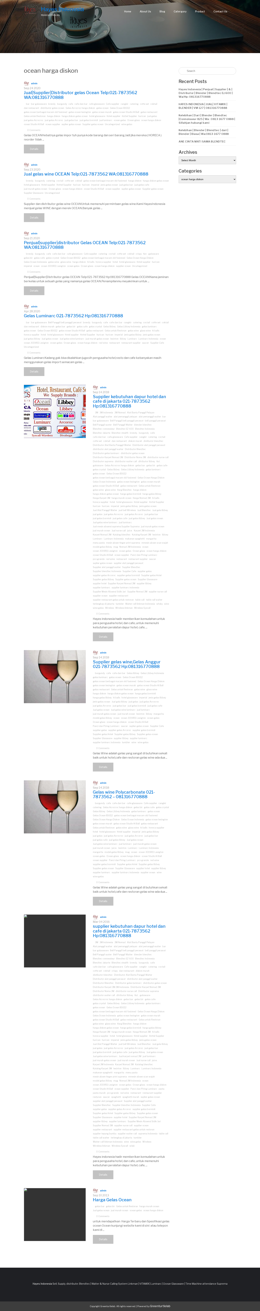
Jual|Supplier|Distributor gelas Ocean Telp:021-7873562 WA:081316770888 (80, 95)
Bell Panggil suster (102, 424)
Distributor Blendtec (135, 449)
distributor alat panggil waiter (108, 449)
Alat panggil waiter (102, 416)
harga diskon (53, 116)
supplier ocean (123, 266)
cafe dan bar (81, 104)
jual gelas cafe (141, 184)
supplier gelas (145, 571)
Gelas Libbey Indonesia (128, 326)
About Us (145, 11)
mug (115, 547)
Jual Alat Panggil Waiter (105, 510)
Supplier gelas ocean (92, 124)
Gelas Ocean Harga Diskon (140, 258)
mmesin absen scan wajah (154, 542)
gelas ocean (102, 108)
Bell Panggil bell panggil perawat (65, 322)
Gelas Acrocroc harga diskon (80, 108)
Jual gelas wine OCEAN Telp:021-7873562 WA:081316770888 (86, 174)
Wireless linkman (124, 608)
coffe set (144, 104)
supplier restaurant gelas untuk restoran (113, 599)
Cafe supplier (112, 104)
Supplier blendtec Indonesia (107, 571)
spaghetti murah (130, 1097)
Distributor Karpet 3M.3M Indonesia (111, 987)
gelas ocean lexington (80, 112)
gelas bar (60, 326)
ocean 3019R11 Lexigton (53, 266)
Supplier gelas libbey (103, 579)
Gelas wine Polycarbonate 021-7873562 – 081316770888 (124, 794)
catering (134, 104)
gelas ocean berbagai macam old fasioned (45, 112)
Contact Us (220, 11)
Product (200, 11)
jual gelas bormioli (89, 120)
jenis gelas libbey (132, 334)
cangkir (124, 104)
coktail (153, 104)
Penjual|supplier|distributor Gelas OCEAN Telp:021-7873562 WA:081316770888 (85, 245)
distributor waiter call (126, 461)
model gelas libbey (102, 547)
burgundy (62, 104)
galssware (153, 254)
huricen (86, 184)
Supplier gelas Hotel (151, 575)
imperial (95, 184)
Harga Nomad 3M (142, 498)
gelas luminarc (149, 326)
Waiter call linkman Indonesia (140, 604)
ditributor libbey (146, 461)
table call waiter (154, 599)
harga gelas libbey (152, 494)
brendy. (52, 104)
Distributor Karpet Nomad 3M (108, 457)
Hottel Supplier (129, 116)
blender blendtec (143, 424)
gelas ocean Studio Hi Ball (126, 112)
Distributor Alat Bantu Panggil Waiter (112, 445)
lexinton (114, 338)
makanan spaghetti (135, 538)
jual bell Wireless (127, 510)
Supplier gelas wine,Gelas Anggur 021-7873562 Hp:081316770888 (127, 664)
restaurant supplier (131, 343)
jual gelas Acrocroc (33, 120)
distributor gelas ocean (52, 108)
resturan (97, 1097)
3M (96, 412)
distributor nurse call (158, 457)
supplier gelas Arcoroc (104, 575)
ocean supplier (52, 124)
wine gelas (126, 124)
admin (34, 83)
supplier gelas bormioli (128, 575)
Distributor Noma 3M (135, 457)
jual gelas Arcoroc (54, 120)
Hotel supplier (113, 116)
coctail (59, 180)
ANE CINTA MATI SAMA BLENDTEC (202, 141)
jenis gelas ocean (109, 184)
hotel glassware (97, 116)
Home (127, 11)
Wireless (109, 608)
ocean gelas (120, 120)
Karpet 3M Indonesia (144, 530)
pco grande (99, 559)
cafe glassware (97, 104)
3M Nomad (120, 412)
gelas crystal (52, 258)
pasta (161, 1089)
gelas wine (53, 262)
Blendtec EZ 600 (125, 429)
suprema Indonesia (147, 1133)
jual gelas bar (71, 120)
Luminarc (132, 338)
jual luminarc (105, 120)
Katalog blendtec (122, 534)
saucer (145, 343)
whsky (159, 604)
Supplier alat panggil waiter (107, 567)
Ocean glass (133, 120)
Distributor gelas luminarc (106, 453)
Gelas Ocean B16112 (120, 108)
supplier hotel (99, 583)
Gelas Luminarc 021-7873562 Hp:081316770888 (73, 315)
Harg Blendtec (124, 490)
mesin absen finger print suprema (123, 542)
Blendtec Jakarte (101, 433)
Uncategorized (112, 124)
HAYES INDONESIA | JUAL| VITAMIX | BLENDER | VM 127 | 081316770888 (203, 106)
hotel (115, 262)
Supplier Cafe (157, 343)
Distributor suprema (103, 461)
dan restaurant (31, 108)
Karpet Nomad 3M (102, 534)
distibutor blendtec (153, 441)
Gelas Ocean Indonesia (35, 262)
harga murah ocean (121, 498)
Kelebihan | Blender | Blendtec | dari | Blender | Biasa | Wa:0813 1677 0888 (204, 132)
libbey (123, 338)
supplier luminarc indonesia (125, 587)
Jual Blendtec (144, 510)
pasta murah (99, 1093)
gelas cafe (39, 258)
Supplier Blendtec (131, 567)
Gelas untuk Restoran (35, 116)
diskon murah (47, 326)
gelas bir (28, 258)
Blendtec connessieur (104, 429)
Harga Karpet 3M (101, 498)
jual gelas (152, 116)
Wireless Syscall (142, 608)
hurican (142, 116)
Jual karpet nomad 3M (130, 1056)
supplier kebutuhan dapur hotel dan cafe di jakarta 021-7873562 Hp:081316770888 (129, 931)
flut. (145, 254)
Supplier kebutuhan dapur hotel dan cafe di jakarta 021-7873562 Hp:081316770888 (129, 401)
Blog (162, 11)
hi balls (90, 262)
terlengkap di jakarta (103, 604)
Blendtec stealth (120, 433)
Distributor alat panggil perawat (148, 445)
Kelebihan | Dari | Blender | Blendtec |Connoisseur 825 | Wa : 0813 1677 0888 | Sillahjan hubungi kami (207, 119)
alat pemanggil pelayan (125, 416)
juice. (129, 530)
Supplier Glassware (33, 193)
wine (166, 604)
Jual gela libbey (160, 510)
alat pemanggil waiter (150, 416)
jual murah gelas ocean (35, 189)
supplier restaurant (118, 595)
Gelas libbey (109, 326)
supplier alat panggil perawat (128, 563)
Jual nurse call (119, 530)
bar (28, 104)
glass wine (65, 262)
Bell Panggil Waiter (123, 424)
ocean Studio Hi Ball (34, 124)
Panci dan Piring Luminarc (144, 555)
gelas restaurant (149, 112)
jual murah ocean (101, 530)
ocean (36, 266)
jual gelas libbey (32, 338)
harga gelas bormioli (130, 494)
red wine (103, 343)
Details (34, 148)
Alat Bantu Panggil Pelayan (140, 412)
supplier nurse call (158, 591)
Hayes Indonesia (62, 9)
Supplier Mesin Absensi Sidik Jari (109, 591)
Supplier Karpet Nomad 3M (121, 583)
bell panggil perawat (155, 420)
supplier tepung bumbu (104, 1133)
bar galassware (39, 104)
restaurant (114, 343)
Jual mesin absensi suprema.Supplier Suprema (116, 526)
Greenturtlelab (160, 1306)
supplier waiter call (127, 1133)
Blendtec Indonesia (145, 429)
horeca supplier (103, 262)
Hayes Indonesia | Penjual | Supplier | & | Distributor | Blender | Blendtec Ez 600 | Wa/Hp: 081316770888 (206, 93)
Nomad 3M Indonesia (130, 547)
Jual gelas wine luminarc (72, 338)
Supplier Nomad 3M (137, 591)
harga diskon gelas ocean (75, 116)
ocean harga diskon (151, 120)
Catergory (180, 11)
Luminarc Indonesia (148, 338)
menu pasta (99, 542)
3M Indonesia (106, 412)
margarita (151, 538)
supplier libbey (144, 583)
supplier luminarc (101, 587)
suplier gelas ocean (71, 124)
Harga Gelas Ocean (112, 1199)
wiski (132, 1145)
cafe (70, 104)
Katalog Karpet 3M (141, 534)
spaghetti (116, 1097)
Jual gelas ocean (50, 338)
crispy (139, 254)
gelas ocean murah (102, 112)
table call (140, 599)
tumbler (120, 604)
